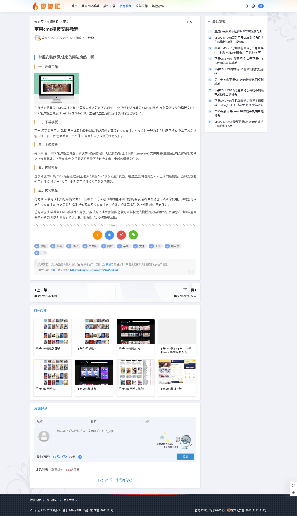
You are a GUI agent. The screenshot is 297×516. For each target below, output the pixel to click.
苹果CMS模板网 (87, 348)
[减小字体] (186, 22)
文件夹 (93, 246)
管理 (44, 38)
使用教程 (125, 6)
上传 (157, 246)
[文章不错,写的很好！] (64, 456)
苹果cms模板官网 (45, 296)
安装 (59, 246)
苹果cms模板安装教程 (132, 388)
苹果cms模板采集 (185, 296)
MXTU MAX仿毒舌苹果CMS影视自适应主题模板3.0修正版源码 (239, 40)
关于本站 (68, 500)
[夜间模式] (253, 6)
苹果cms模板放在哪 (48, 348)
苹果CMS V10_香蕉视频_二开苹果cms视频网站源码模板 (239, 61)
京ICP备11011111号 (101, 510)
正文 (66, 21)
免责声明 (52, 500)
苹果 (125, 246)
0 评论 (90, 38)
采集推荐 (142, 6)
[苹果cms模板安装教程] (56, 88)
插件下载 (109, 6)
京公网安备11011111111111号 (249, 510)
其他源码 (158, 6)
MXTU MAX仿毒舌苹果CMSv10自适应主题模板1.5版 (239, 124)
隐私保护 (35, 500)
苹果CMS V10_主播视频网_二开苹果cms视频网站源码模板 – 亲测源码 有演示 (239, 50)
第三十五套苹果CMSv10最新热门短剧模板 (239, 82)
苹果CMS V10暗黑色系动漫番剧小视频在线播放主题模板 (239, 92)
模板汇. (57, 510)
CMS (75, 246)
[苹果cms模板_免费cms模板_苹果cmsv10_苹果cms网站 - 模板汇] (48, 6)
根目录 (175, 246)
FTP (43, 253)
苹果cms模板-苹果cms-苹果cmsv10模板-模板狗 (175, 350)
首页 (74, 6)
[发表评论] (293, 485)
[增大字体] (195, 22)
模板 (43, 246)
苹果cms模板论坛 (171, 388)
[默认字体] (190, 22)
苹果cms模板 (90, 6)
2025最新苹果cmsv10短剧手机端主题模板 (239, 113)
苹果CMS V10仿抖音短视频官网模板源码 (239, 71)
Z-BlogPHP (75, 510)
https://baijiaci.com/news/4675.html (94, 270)
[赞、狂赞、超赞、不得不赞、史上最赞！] (55, 456)
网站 (110, 246)
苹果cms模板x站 (46, 388)
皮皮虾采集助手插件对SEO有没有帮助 (238, 31)
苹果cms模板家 (86, 388)
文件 (141, 246)
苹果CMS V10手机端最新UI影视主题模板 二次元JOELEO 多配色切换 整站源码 (239, 103)
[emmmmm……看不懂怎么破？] (59, 456)
